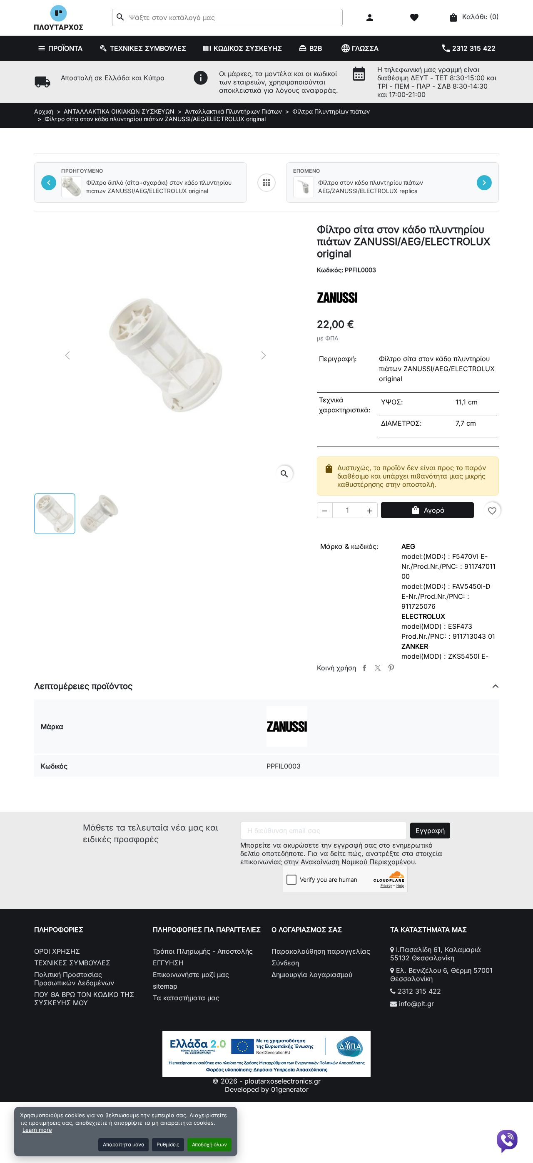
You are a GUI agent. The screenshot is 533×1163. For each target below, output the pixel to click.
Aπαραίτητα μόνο (123, 1144)
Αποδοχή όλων (209, 1144)
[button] (371, 17)
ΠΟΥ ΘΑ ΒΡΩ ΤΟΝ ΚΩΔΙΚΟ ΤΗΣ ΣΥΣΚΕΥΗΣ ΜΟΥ (84, 998)
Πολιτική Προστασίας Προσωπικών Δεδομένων (74, 978)
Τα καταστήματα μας (186, 998)
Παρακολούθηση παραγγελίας (320, 951)
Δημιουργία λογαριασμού (311, 974)
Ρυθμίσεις (168, 1144)
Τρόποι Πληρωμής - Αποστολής (203, 951)
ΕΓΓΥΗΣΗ (168, 963)
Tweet (378, 668)
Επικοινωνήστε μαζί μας (191, 974)
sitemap (165, 986)
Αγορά (428, 510)
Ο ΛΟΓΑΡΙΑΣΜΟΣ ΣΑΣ (306, 929)
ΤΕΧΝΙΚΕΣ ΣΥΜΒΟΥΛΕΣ (72, 963)
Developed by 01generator (267, 1089)
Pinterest (391, 668)
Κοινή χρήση (364, 668)
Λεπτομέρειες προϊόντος (83, 686)
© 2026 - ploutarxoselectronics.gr (266, 1081)
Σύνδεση (285, 963)
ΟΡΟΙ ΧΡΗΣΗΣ (57, 951)
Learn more (37, 1129)
